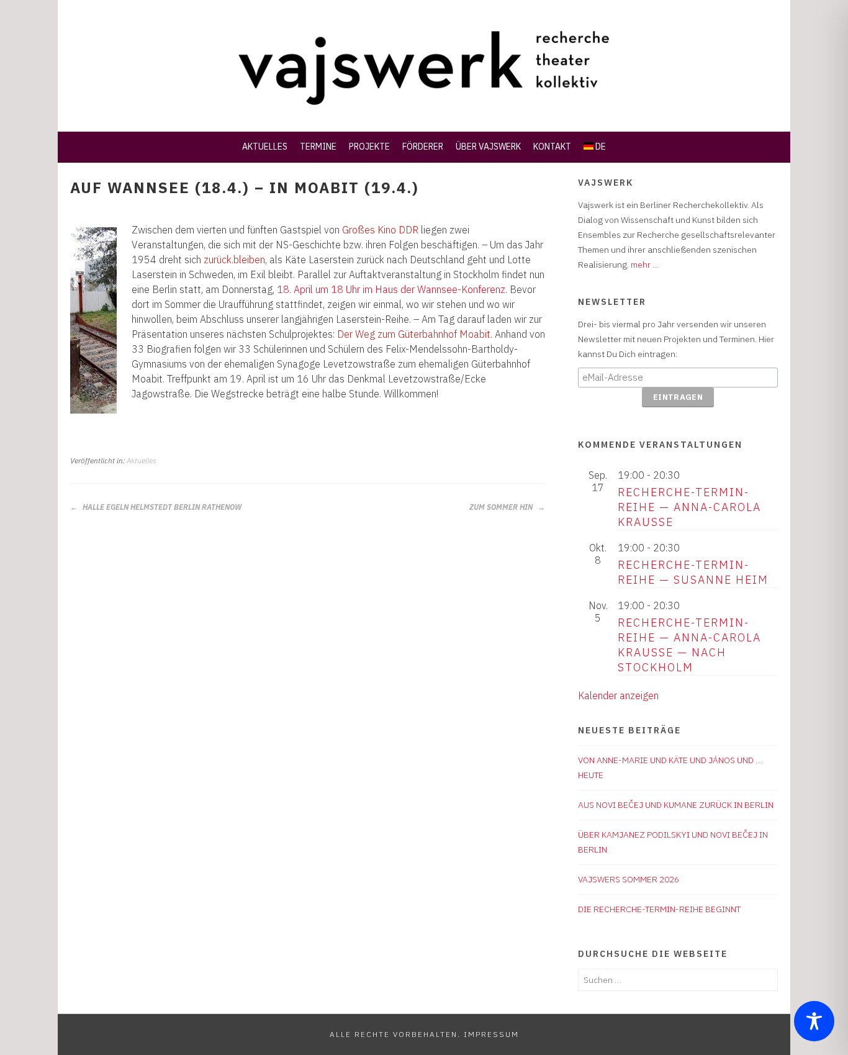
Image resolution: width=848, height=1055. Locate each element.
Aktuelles (264, 146)
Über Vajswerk (488, 146)
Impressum (491, 1034)
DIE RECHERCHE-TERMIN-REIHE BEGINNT (659, 909)
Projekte (369, 146)
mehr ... (644, 264)
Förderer (422, 146)
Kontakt (552, 146)
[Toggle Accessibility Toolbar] (814, 1021)
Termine (318, 146)
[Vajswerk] (424, 102)
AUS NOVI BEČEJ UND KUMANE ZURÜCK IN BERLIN (676, 804)
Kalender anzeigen (618, 695)
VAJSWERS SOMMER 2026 (628, 879)
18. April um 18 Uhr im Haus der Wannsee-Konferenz (391, 289)
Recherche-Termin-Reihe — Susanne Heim (693, 572)
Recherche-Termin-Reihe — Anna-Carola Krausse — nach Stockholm (689, 644)
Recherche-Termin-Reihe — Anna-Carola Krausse (689, 507)
